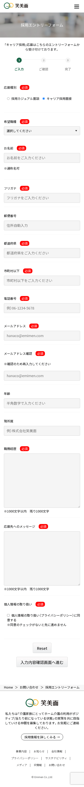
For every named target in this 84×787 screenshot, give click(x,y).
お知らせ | (41, 751)
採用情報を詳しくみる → (42, 737)
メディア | (23, 765)
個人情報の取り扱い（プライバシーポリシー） (42, 615)
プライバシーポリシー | (26, 758)
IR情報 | (39, 765)
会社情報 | (58, 751)
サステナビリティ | (57, 758)
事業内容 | (23, 751)
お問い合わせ (57, 765)
